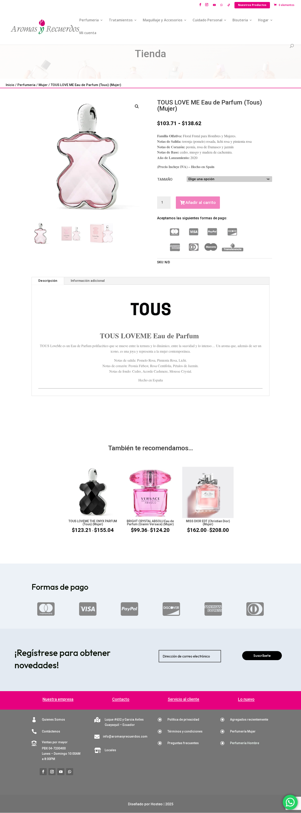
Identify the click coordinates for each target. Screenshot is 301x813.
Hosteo (157, 804)
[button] (137, 106)
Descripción (47, 281)
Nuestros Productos (252, 5)
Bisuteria (240, 20)
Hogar (263, 20)
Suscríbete (262, 655)
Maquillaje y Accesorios (162, 20)
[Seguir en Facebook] (43, 771)
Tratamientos (121, 20)
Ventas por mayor (55, 742)
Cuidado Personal (207, 20)
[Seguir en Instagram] (52, 771)
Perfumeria (89, 20)
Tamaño (165, 179)
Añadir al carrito (201, 202)
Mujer (43, 85)
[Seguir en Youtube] (60, 771)
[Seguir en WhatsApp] (69, 771)
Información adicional (88, 281)
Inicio (10, 85)
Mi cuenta (87, 33)
